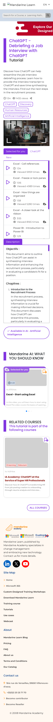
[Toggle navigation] (4, 5)
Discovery (26, 104)
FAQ (6, 649)
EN (45, 4)
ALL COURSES (38, 507)
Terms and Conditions (15, 661)
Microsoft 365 (12, 586)
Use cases (9, 615)
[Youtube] (25, 563)
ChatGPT (10, 104)
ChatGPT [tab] (35, 151)
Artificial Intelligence (17, 116)
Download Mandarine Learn (19, 597)
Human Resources (16, 110)
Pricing (7, 643)
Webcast (8, 621)
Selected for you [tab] (15, 151)
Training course (12, 603)
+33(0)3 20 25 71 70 (16, 692)
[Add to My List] (44, 371)
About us (8, 655)
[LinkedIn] (7, 563)
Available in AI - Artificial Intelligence (24, 333)
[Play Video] (26, 133)
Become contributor (16, 698)
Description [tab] (13, 241)
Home (9, 580)
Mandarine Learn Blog (16, 637)
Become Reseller (14, 704)
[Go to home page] (21, 4)
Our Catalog (10, 667)
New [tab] (8, 157)
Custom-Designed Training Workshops (24, 591)
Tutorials (8, 609)
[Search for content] (48, 15)
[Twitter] (16, 563)
